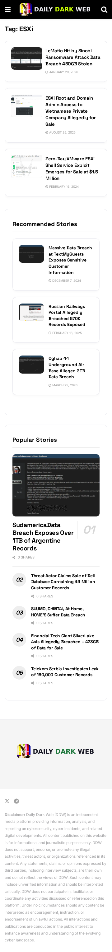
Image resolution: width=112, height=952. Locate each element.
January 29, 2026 (63, 72)
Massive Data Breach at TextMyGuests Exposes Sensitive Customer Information (70, 260)
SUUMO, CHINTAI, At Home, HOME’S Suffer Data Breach (58, 612)
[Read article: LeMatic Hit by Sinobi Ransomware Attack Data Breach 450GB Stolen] (26, 58)
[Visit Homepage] (56, 9)
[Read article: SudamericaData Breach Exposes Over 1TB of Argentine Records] (56, 485)
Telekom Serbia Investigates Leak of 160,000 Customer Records (65, 672)
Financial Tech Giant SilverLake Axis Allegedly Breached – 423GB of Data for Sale (64, 642)
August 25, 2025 (62, 132)
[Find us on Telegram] (16, 801)
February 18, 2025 (66, 333)
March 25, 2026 (64, 385)
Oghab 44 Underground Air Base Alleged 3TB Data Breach (67, 367)
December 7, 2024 (66, 280)
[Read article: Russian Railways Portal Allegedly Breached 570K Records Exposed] (31, 312)
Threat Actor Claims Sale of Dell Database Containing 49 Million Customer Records (63, 582)
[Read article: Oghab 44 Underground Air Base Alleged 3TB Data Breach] (31, 364)
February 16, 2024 (63, 186)
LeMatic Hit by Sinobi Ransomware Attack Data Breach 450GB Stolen (72, 57)
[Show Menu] (8, 9)
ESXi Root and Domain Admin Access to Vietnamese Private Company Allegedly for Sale (70, 111)
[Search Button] (104, 9)
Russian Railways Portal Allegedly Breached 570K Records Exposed (67, 316)
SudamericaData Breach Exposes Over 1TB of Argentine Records (42, 536)
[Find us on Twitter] (7, 801)
